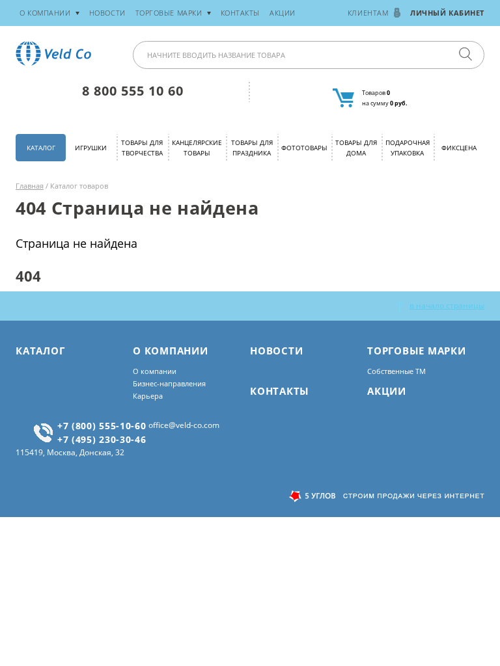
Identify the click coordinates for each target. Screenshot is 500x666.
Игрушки (91, 147)
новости (107, 13)
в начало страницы (447, 305)
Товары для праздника (252, 147)
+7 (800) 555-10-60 (101, 426)
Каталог (41, 147)
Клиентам (368, 13)
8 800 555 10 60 (133, 91)
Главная (30, 186)
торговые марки (168, 13)
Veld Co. (56, 53)
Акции (283, 13)
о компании (45, 13)
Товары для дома (356, 147)
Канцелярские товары (197, 147)
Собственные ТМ (396, 371)
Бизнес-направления (169, 383)
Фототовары (304, 147)
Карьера (148, 396)
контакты (240, 13)
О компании (154, 371)
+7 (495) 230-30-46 (101, 439)
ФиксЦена (459, 147)
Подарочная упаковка (407, 147)
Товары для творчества (142, 147)
